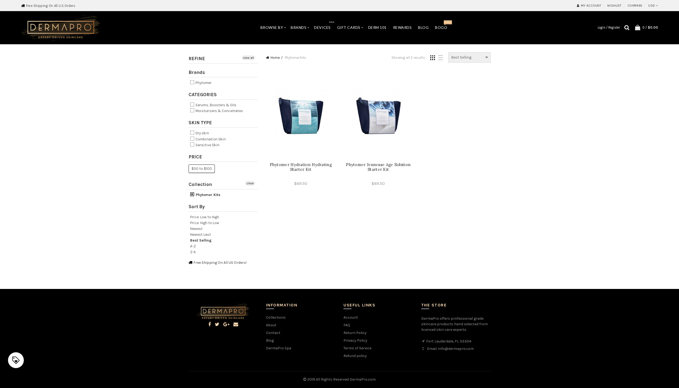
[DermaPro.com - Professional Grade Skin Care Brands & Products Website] (61, 27)
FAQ (346, 325)
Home (275, 58)
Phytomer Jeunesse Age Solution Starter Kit (378, 167)
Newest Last (200, 234)
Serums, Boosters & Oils (215, 105)
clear (250, 183)
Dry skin (202, 133)
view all (248, 58)
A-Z (193, 246)
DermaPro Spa (278, 348)
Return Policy (355, 333)
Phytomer (203, 83)
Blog (423, 27)
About (271, 325)
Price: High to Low (204, 223)
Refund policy (355, 356)
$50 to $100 (201, 168)
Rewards (402, 27)
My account (591, 5)
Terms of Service (357, 348)
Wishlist (614, 5)
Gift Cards (348, 27)
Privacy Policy (355, 340)
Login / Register (609, 27)
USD (651, 5)
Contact (273, 333)
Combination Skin (210, 139)
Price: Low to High (204, 217)
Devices (324, 25)
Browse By (271, 27)
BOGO (443, 25)
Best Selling (201, 240)
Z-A (193, 252)
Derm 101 (377, 27)
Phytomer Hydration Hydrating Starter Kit (301, 167)
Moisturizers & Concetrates (219, 111)
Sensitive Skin (207, 145)
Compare (635, 5)
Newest (196, 228)
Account (350, 317)
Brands (298, 27)
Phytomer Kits (207, 195)
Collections (276, 317)
